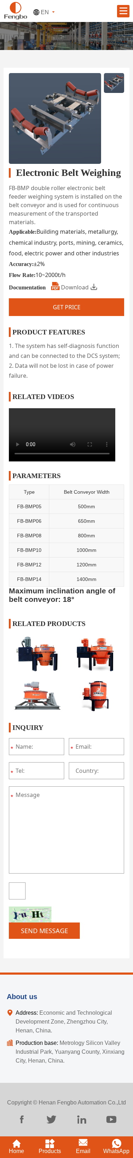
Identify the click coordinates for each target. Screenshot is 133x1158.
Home (16, 1151)
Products (50, 1151)
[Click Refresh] (30, 914)
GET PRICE (67, 307)
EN (45, 12)
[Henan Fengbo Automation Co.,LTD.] (15, 9)
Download (75, 287)
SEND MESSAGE (44, 930)
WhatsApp (116, 1151)
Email (83, 1151)
